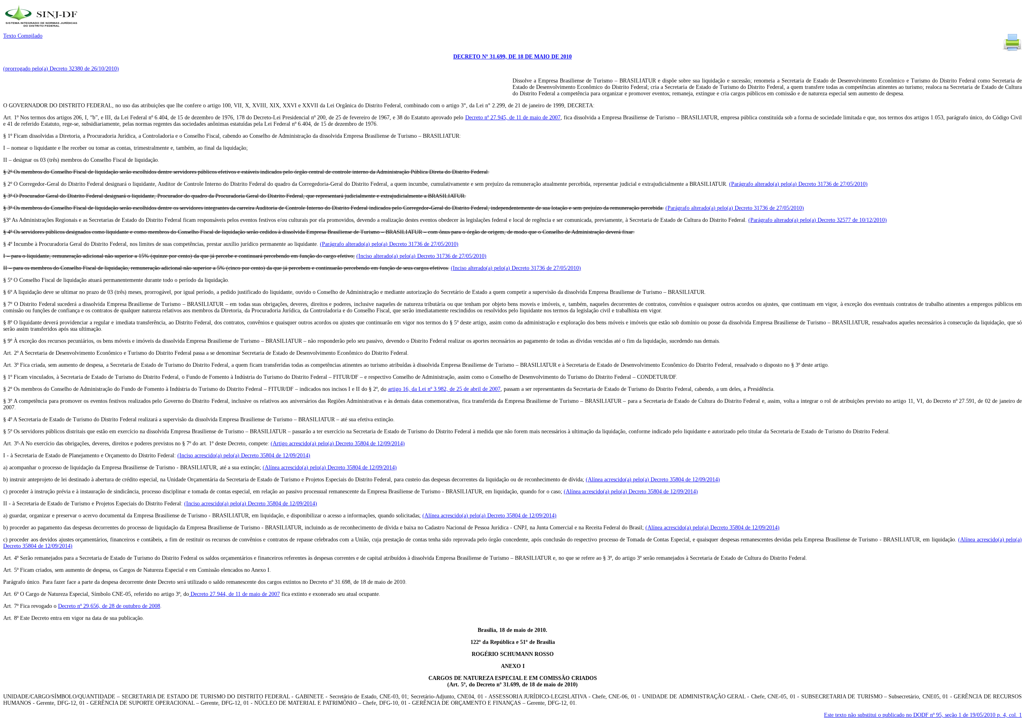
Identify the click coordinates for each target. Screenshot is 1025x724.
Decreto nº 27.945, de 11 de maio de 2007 (513, 118)
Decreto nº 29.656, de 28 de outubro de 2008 (109, 606)
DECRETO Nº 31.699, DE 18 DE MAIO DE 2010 (512, 57)
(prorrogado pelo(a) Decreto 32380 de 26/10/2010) (61, 69)
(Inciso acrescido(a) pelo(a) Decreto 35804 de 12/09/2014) (243, 455)
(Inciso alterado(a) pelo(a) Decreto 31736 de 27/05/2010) (421, 256)
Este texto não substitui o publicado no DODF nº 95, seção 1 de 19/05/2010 (923, 715)
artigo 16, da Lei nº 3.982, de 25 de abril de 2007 (444, 389)
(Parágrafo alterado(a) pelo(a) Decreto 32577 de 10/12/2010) (817, 220)
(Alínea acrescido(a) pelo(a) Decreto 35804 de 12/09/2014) (330, 468)
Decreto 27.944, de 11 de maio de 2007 (234, 594)
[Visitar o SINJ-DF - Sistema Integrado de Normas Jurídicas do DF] (42, 29)
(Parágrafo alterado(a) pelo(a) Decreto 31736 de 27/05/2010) (798, 184)
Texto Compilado (22, 36)
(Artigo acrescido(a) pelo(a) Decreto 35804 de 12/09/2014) (338, 443)
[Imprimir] (1012, 50)
